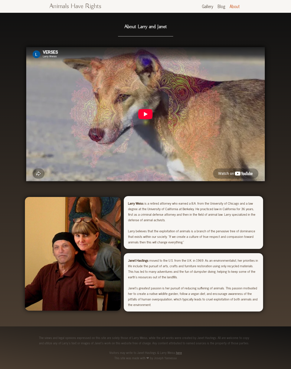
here (179, 352)
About (235, 6)
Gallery (207, 6)
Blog (221, 6)
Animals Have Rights (75, 6)
